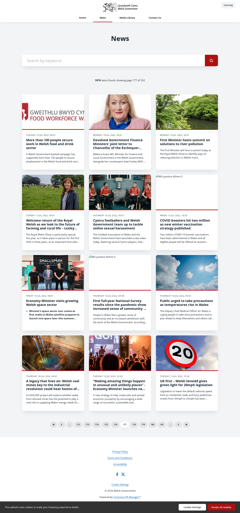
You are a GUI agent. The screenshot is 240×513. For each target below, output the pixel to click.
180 (152, 424)
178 (134, 424)
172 (78, 424)
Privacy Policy (120, 451)
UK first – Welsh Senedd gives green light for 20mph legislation (186, 383)
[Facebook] (117, 474)
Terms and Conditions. (120, 458)
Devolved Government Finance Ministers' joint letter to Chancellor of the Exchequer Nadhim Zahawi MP (118, 146)
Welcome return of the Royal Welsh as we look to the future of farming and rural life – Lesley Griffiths (53, 226)
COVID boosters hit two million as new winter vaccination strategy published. (185, 224)
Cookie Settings (120, 484)
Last (186, 425)
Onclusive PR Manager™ (127, 497)
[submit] (211, 60)
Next (178, 425)
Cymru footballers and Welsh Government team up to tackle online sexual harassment (118, 224)
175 (106, 424)
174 (96, 424)
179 (143, 424)
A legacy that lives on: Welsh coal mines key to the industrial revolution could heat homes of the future (52, 387)
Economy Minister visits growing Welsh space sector (52, 303)
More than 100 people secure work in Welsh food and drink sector (49, 144)
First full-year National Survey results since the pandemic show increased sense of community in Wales (119, 307)
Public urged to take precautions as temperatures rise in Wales (186, 303)
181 (162, 424)
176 (115, 424)
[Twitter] (123, 474)
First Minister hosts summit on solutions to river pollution (185, 142)
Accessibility (120, 464)
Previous (61, 425)
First (53, 425)
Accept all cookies (221, 507)
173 (87, 424)
